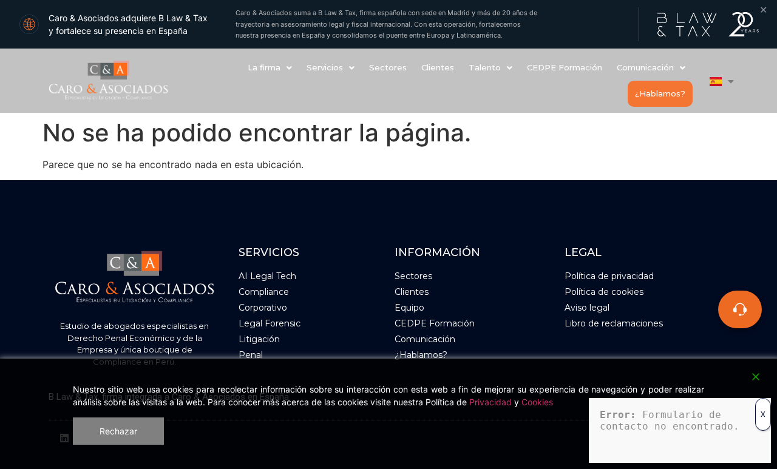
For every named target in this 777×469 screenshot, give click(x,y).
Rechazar (118, 431)
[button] (269, 68)
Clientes (437, 67)
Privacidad (490, 402)
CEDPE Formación (564, 67)
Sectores (388, 67)
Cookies (537, 402)
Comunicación (645, 67)
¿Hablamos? (660, 93)
